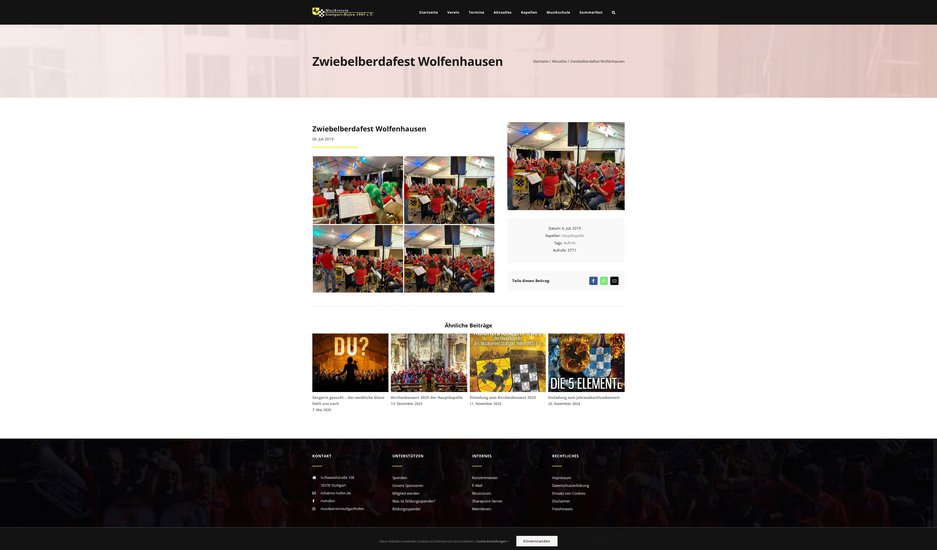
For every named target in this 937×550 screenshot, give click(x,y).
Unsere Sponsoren (407, 479)
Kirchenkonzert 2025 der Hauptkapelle (350, 362)
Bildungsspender (406, 502)
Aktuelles (559, 61)
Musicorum (481, 487)
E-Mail (477, 479)
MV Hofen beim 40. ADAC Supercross (586, 362)
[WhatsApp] (604, 280)
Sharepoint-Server (487, 494)
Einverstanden (536, 541)
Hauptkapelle (573, 235)
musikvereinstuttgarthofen (342, 502)
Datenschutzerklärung (570, 479)
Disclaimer (561, 494)
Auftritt (569, 242)
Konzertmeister (485, 471)
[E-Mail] (614, 280)
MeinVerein (481, 502)
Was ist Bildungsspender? (413, 494)
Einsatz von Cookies (568, 487)
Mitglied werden (405, 487)
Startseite (541, 61)
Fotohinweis (562, 502)
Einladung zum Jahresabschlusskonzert (507, 362)
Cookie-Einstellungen (491, 541)
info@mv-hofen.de (336, 487)
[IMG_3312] (566, 123)
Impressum (561, 471)
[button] (613, 12)
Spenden (399, 471)
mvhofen (328, 494)
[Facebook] (593, 280)
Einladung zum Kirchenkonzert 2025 (429, 362)
